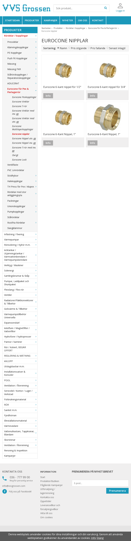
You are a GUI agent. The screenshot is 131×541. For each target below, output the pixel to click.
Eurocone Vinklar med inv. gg (23, 112)
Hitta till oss (46, 513)
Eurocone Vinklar (20, 101)
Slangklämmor (14, 228)
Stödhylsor (12, 175)
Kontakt (98, 20)
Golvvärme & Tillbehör (15, 308)
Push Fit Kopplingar (17, 58)
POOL (7, 380)
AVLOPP (8, 361)
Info (48, 95)
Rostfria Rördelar (16, 222)
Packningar (13, 200)
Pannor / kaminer (13, 341)
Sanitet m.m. (10, 410)
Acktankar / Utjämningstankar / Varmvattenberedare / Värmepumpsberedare (15, 255)
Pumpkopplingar (15, 211)
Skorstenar (9, 439)
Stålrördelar (13, 217)
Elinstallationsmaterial (15, 420)
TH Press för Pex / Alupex (20, 186)
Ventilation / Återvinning (16, 385)
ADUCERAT (13, 83)
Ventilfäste (12, 164)
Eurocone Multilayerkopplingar (22, 128)
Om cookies (46, 517)
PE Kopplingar (14, 52)
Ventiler (8, 294)
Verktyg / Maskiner (13, 265)
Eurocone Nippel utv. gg (24, 138)
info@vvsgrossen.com (13, 485)
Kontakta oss (12, 471)
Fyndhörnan (10, 415)
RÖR (6, 404)
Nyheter (67, 20)
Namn (63, 48)
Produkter (32, 20)
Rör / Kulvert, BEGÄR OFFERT (15, 349)
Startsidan (12, 20)
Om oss (82, 20)
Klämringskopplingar (17, 47)
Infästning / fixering (14, 234)
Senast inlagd (117, 48)
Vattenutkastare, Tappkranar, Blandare (19, 433)
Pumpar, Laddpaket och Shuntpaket (16, 283)
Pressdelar (12, 41)
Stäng (100, 538)
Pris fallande (97, 48)
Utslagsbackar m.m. (14, 366)
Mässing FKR (14, 69)
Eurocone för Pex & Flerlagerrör (18, 90)
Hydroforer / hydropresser (17, 336)
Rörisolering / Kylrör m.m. (17, 244)
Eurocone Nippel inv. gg (24, 142)
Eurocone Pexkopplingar (24, 97)
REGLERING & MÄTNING (17, 355)
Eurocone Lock (19, 159)
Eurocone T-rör (19, 106)
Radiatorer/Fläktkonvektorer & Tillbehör (18, 302)
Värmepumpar (11, 239)
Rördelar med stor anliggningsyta (16, 193)
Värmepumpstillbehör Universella (15, 316)
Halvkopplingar (15, 181)
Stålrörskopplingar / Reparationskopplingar (19, 76)
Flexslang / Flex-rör (14, 289)
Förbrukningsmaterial (15, 399)
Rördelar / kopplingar (16, 35)
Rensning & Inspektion (15, 450)
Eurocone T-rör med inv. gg (24, 149)
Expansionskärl (11, 322)
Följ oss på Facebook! (19, 491)
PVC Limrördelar (15, 170)
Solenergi (9, 270)
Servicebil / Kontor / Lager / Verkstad (18, 392)
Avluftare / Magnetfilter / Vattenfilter (17, 330)
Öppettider (45, 501)
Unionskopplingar (16, 206)
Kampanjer (50, 20)
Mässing (11, 63)
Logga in (120, 10)
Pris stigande (79, 48)
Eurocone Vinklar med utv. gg (23, 120)
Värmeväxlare (11, 425)
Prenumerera (117, 490)
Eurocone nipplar (21, 133)
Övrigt (15, 155)
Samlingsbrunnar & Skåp (16, 275)
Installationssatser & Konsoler (14, 373)
